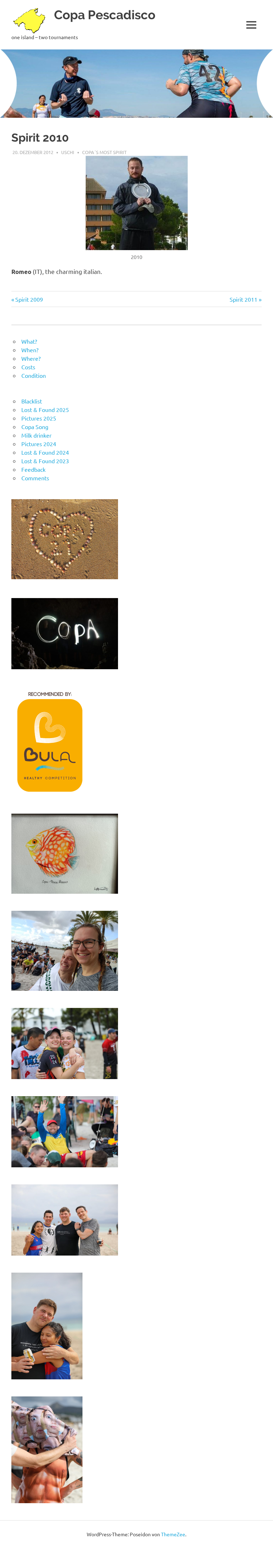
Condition (33, 375)
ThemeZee (173, 1534)
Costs (28, 366)
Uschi (67, 152)
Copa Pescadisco (104, 14)
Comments (35, 477)
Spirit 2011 (243, 299)
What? (29, 341)
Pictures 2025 (38, 418)
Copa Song (34, 426)
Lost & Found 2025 (45, 409)
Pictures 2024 (38, 443)
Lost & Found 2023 (45, 460)
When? (29, 349)
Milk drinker (36, 435)
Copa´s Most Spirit (104, 152)
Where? (31, 358)
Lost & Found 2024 (45, 452)
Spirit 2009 (29, 299)
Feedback (33, 469)
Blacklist (31, 401)
